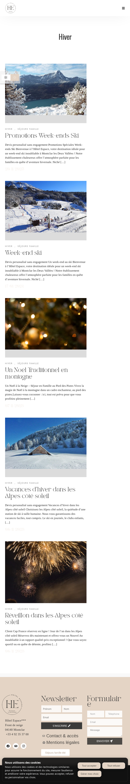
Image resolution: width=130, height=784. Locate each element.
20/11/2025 (14, 169)
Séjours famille (28, 129)
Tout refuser (113, 765)
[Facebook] (8, 746)
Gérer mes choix (90, 773)
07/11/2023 (14, 406)
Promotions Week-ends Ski (42, 136)
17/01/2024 (14, 286)
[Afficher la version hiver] (6, 77)
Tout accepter (89, 765)
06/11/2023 (14, 529)
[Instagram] (23, 746)
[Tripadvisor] (16, 746)
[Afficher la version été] (14, 77)
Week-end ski (23, 253)
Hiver (9, 129)
